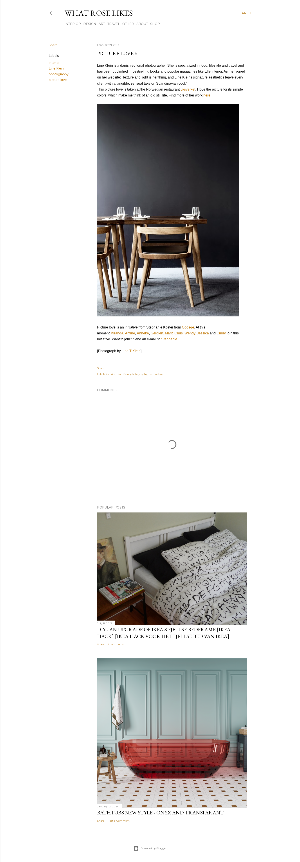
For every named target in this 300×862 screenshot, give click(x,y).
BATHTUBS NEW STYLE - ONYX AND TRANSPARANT (160, 812)
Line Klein (56, 68)
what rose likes (99, 13)
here (206, 95)
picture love (58, 80)
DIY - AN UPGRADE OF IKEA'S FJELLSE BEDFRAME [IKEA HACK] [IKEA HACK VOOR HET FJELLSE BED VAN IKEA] (163, 633)
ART (102, 24)
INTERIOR (73, 24)
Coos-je (188, 327)
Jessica (203, 333)
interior (54, 63)
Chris (178, 333)
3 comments (116, 644)
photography (59, 74)
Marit (169, 333)
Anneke (143, 333)
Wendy (189, 333)
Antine (130, 333)
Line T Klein (131, 351)
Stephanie (169, 339)
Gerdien (157, 333)
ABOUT (142, 24)
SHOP (155, 24)
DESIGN (89, 24)
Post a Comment (119, 820)
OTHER (128, 24)
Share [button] (53, 45)
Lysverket (188, 89)
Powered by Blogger (153, 848)
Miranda (116, 333)
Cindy (221, 333)
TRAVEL (113, 24)
